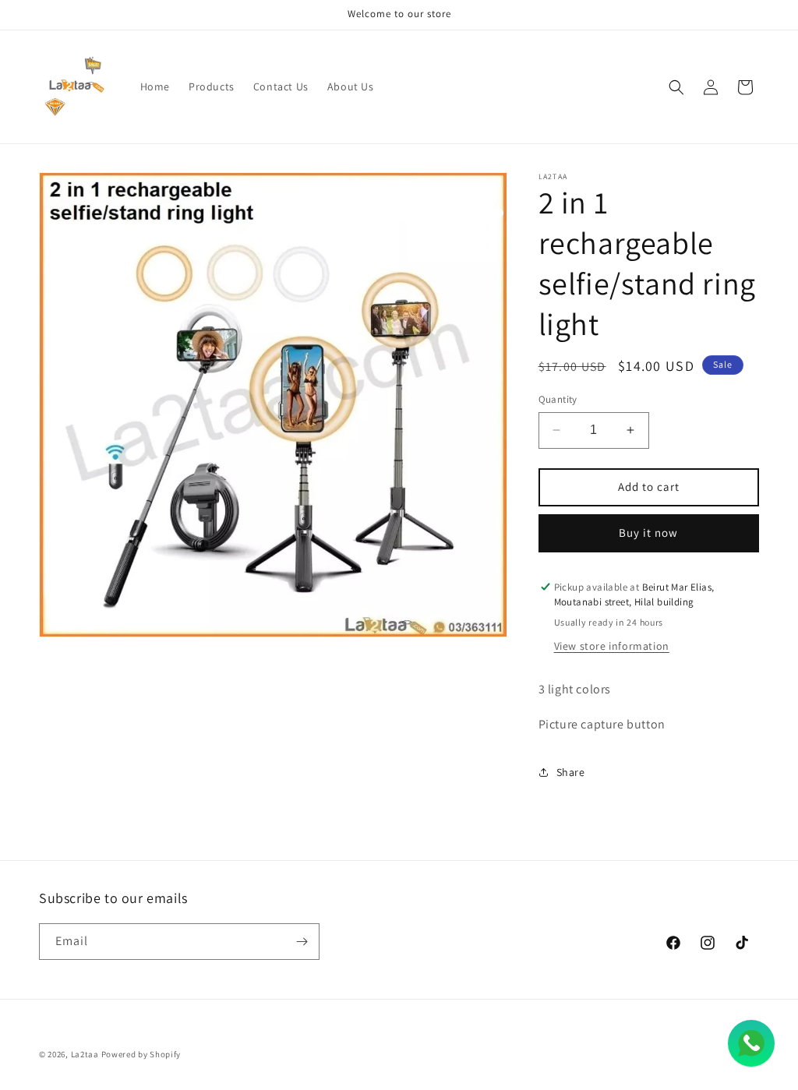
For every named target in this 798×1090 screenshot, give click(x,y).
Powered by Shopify (141, 1054)
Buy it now (648, 532)
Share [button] (570, 772)
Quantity (557, 399)
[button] (676, 87)
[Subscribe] (301, 941)
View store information (611, 646)
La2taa (85, 1054)
